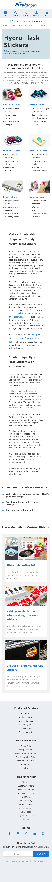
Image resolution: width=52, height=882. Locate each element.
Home (4, 25)
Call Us (26, 16)
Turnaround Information (26, 753)
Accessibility (26, 812)
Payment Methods (26, 815)
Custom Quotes (26, 724)
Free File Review (26, 728)
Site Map (26, 819)
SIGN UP (41, 854)
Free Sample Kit (26, 732)
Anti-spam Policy (26, 808)
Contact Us (26, 746)
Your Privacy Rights (26, 804)
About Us (26, 782)
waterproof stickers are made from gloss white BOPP (25, 338)
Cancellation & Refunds (26, 760)
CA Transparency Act (26, 793)
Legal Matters (26, 797)
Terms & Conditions (26, 789)
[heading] (26, 529)
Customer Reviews (26, 786)
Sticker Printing (17, 25)
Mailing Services (26, 717)
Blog (26, 768)
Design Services (26, 721)
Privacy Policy (26, 800)
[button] (26, 495)
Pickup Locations (26, 749)
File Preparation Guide (26, 757)
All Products (26, 713)
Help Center (26, 764)
